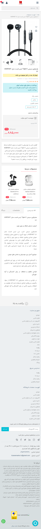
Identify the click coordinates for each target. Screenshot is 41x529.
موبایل (38, 315)
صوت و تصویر (36, 339)
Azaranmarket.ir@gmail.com (20, 456)
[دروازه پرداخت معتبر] (14, 515)
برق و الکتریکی (35, 336)
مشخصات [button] (16, 210)
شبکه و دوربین (35, 327)
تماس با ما (37, 354)
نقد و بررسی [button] (31, 210)
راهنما (38, 348)
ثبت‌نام (5, 429)
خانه (38, 345)
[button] (3, 3)
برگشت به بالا (18, 303)
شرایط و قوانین (35, 360)
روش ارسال (36, 357)
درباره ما (37, 351)
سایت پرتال (15, 526)
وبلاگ (38, 363)
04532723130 (25, 452)
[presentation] (37, 62)
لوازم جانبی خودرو (34, 342)
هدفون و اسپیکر (35, 330)
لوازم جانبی (36, 318)
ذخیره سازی (36, 324)
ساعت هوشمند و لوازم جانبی (31, 333)
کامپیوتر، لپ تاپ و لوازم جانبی (31, 321)
